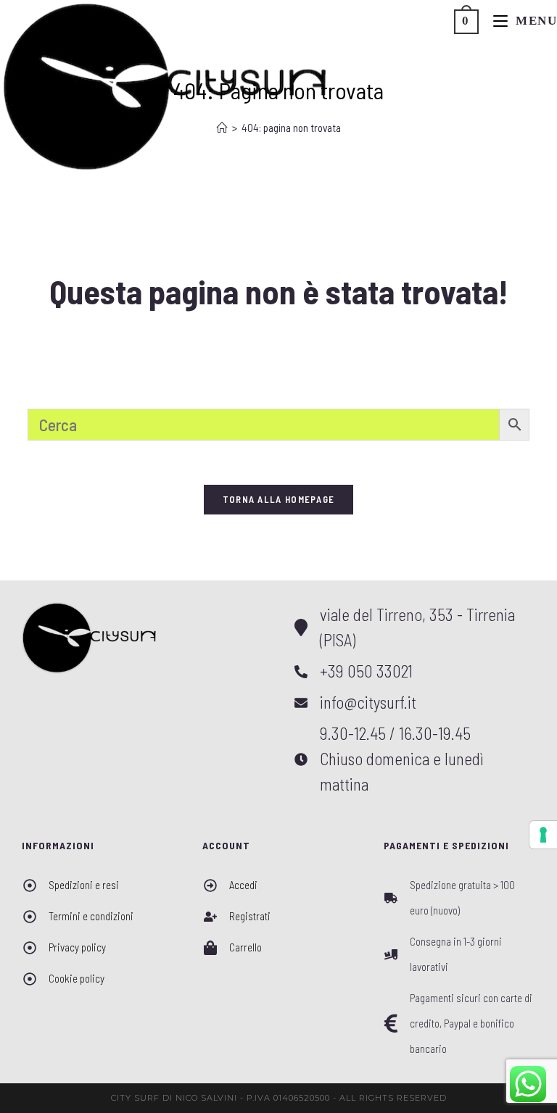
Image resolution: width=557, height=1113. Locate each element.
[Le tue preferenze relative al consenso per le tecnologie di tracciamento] (543, 835)
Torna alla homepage (279, 499)
